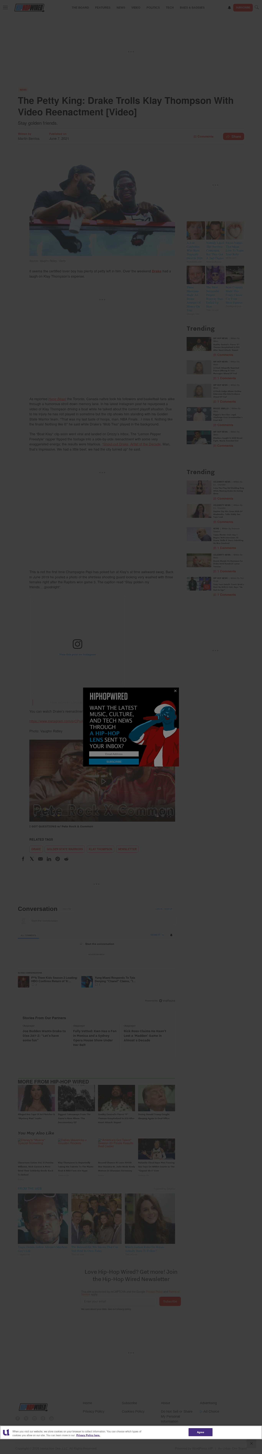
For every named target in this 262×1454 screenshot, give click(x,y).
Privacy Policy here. (88, 1435)
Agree (200, 1432)
